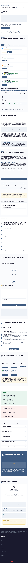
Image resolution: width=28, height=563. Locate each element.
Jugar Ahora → (10, 52)
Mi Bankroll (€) (4, 290)
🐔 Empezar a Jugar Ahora (14, 349)
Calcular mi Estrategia (14, 305)
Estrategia (2, 540)
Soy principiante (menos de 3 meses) (7, 207)
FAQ (1, 544)
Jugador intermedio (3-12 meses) (7, 209)
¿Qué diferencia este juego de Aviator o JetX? (14, 441)
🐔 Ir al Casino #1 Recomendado (8, 473)
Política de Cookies (3, 551)
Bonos (1, 543)
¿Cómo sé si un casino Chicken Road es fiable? (14, 446)
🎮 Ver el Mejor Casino (5, 28)
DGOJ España (2, 555)
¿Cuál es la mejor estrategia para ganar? (14, 439)
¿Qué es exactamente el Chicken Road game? (14, 426)
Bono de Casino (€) (4, 301)
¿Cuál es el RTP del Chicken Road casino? (14, 431)
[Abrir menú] (26, 1)
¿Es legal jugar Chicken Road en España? (14, 428)
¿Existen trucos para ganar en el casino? (14, 444)
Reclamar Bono (5, 367)
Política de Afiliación (3, 552)
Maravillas (4, 1)
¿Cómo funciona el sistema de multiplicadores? (14, 436)
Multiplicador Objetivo (5, 297)
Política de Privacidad (3, 548)
